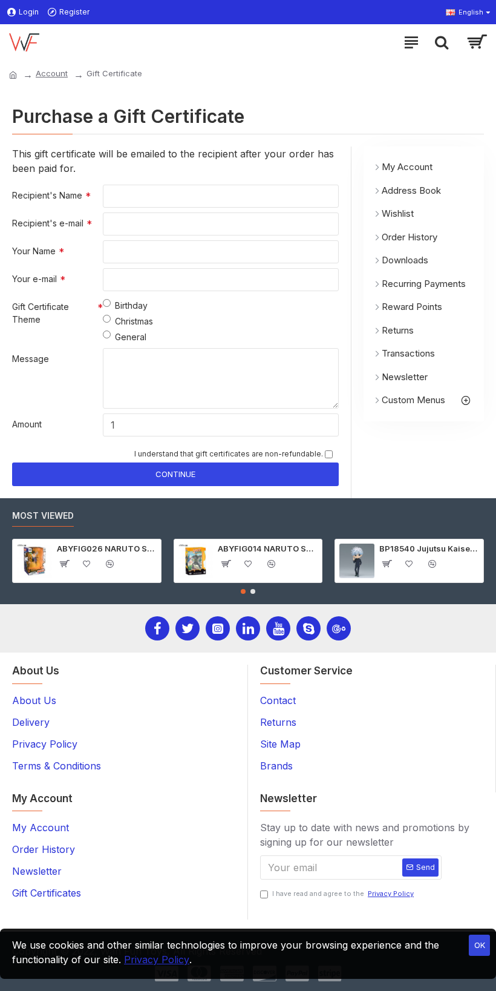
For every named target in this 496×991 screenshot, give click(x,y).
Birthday (131, 305)
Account (52, 73)
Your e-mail (34, 279)
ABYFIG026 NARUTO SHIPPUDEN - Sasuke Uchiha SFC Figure (107, 548)
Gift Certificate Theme (40, 312)
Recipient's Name (47, 195)
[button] (243, 591)
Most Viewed (43, 515)
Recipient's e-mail (47, 223)
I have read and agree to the (343, 893)
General (130, 337)
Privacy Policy (156, 959)
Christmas (134, 321)
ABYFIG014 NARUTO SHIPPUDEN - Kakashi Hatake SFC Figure (268, 548)
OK (479, 945)
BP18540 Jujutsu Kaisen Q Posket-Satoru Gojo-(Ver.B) (429, 548)
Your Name (34, 251)
